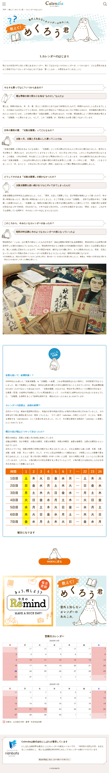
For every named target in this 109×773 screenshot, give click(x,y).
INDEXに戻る (54, 561)
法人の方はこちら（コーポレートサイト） (54, 759)
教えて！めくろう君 (16, 10)
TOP (4, 10)
